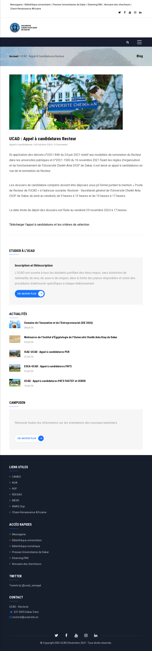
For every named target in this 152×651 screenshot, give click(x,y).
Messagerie (16, 4)
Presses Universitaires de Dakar (69, 4)
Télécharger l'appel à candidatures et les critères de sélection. (49, 224)
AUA (14, 482)
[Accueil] (24, 27)
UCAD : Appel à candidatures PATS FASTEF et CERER (55, 381)
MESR (15, 500)
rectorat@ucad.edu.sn (25, 617)
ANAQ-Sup (18, 506)
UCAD (63, 642)
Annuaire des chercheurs (117, 4)
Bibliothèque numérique (26, 546)
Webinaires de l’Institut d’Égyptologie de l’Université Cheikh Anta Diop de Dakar (70, 337)
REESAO (17, 494)
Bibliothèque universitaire (37, 4)
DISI (57, 642)
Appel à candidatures (20, 144)
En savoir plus (27, 293)
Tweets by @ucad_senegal (25, 585)
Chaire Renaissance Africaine (25, 8)
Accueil (13, 56)
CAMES (16, 476)
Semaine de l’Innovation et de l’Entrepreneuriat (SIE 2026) (58, 322)
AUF (14, 488)
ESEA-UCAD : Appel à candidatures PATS (48, 366)
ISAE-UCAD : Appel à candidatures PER (47, 352)
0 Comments (60, 144)
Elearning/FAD (95, 4)
